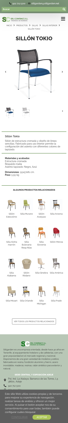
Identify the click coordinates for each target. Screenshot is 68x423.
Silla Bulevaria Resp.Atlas (26, 245)
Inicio (9, 25)
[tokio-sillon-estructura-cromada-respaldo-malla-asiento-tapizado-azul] (34, 72)
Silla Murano (26, 214)
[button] (5, 72)
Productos (22, 25)
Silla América (56, 273)
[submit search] (64, 9)
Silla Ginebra (41, 273)
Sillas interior (49, 25)
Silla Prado (56, 300)
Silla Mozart (11, 300)
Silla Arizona (56, 214)
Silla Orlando (26, 300)
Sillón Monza (56, 242)
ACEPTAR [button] (42, 417)
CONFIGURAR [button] (19, 417)
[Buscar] (32, 9)
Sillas (35, 25)
